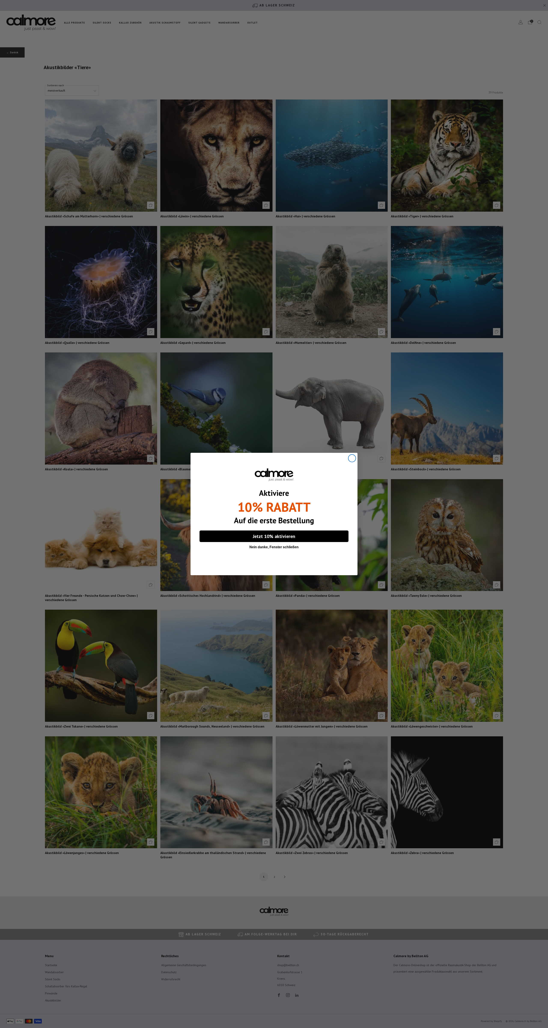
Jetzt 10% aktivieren (274, 536)
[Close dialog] (352, 458)
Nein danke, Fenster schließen (274, 547)
